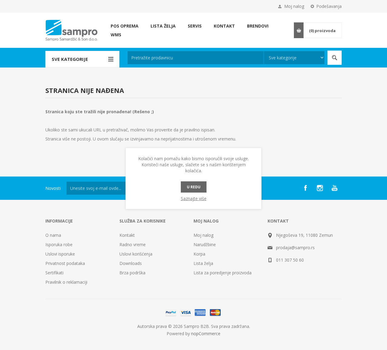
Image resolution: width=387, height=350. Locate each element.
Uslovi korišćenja (135, 254)
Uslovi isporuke (60, 254)
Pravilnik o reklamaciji (66, 282)
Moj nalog (294, 6)
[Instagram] (320, 188)
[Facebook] (305, 188)
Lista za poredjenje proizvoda (223, 273)
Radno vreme (132, 244)
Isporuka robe (59, 244)
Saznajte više (194, 198)
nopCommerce (205, 333)
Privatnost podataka (65, 263)
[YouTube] (334, 188)
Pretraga (334, 58)
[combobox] (196, 57)
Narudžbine (205, 244)
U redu (193, 187)
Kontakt (127, 235)
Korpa (199, 254)
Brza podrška (132, 273)
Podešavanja (329, 6)
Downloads (130, 263)
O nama (53, 235)
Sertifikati (54, 273)
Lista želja (203, 263)
